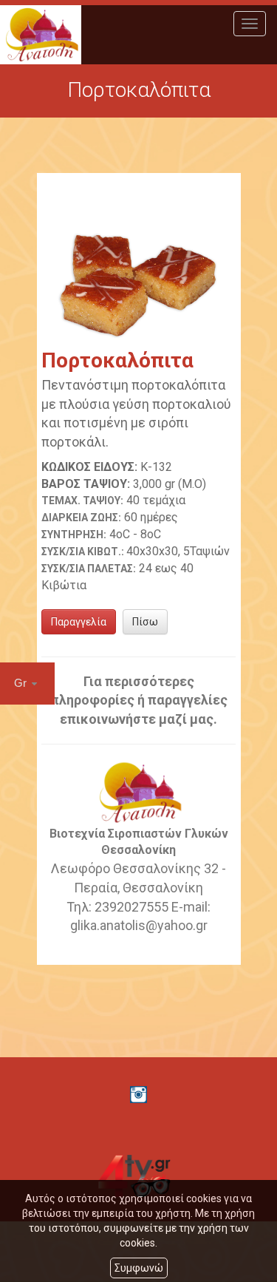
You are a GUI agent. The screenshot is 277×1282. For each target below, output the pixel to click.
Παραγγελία (78, 622)
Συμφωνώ (138, 1268)
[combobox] (27, 683)
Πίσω (145, 622)
